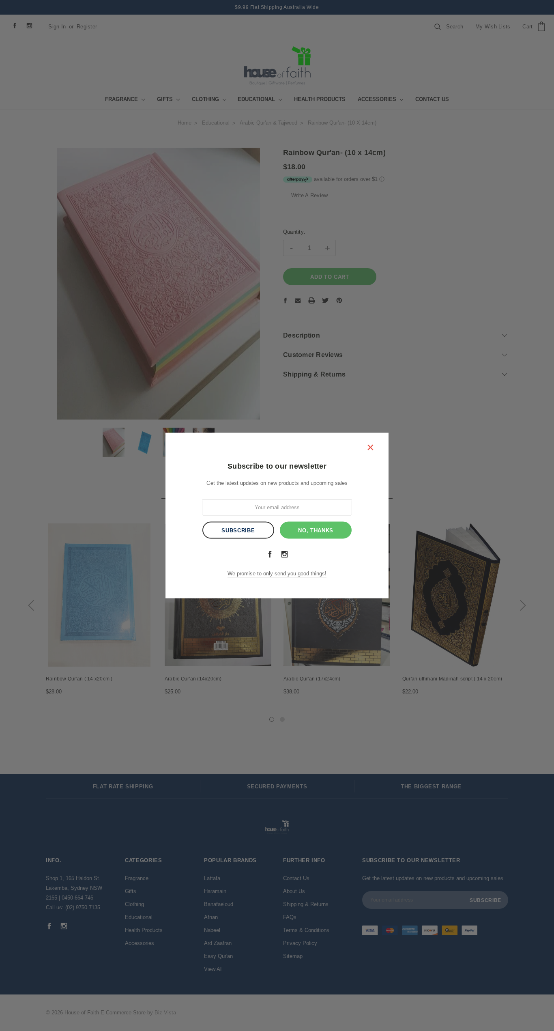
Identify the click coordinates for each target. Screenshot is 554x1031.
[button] (370, 447)
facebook (269, 554)
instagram (284, 554)
